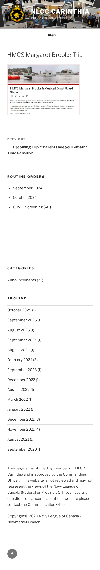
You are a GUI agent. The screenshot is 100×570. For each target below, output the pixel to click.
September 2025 (22, 320)
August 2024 (18, 350)
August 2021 (18, 439)
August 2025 (18, 330)
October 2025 (19, 310)
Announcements (21, 280)
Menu (52, 35)
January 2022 (18, 409)
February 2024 (20, 360)
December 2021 (21, 419)
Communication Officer (48, 504)
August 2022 (18, 389)
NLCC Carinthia (60, 11)
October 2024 (25, 198)
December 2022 (21, 380)
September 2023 (22, 370)
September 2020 (22, 449)
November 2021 (21, 429)
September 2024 (27, 188)
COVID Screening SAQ (32, 207)
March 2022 (17, 399)
